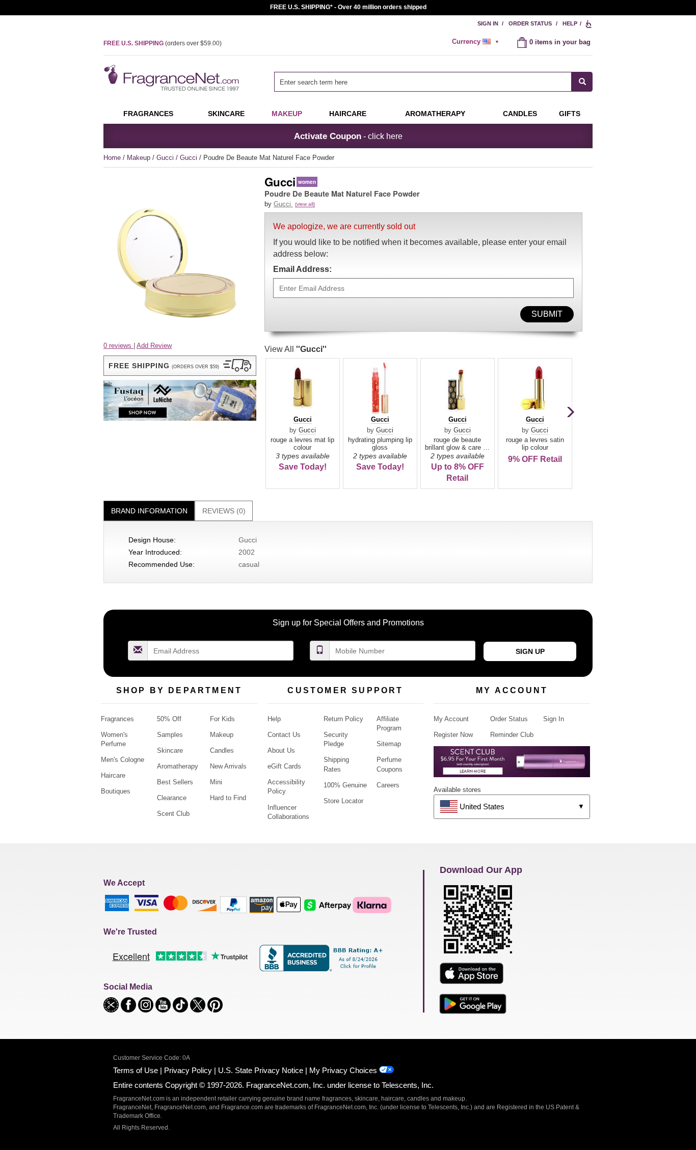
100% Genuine (345, 785)
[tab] (149, 511)
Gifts (569, 113)
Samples (170, 734)
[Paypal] (233, 904)
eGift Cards (284, 766)
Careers (388, 785)
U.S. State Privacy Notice (260, 1070)
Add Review (154, 345)
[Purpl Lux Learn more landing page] (512, 765)
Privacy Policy (188, 1070)
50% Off (169, 719)
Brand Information (149, 511)
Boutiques (115, 791)
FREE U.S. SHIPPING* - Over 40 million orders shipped (348, 7)
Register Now (453, 734)
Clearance (171, 798)
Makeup (287, 113)
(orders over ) (162, 43)
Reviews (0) (224, 511)
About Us (281, 750)
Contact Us (284, 734)
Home (112, 157)
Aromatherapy (177, 766)
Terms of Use (135, 1070)
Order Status (530, 23)
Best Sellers (175, 782)
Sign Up (530, 651)
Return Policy (343, 719)
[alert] (477, 41)
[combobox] (433, 82)
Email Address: (302, 269)
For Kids (222, 719)
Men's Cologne (122, 759)
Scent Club (173, 813)
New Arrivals (228, 766)
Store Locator (343, 801)
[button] (179, 365)
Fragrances (148, 113)
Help (570, 23)
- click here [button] (348, 136)
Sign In (487, 23)
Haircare (347, 113)
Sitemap (389, 744)
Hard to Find (228, 798)
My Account (451, 719)
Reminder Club (511, 734)
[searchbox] (423, 82)
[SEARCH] (582, 82)
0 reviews (118, 345)
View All (295, 349)
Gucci (166, 157)
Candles (222, 750)
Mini (216, 782)
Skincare (226, 113)
